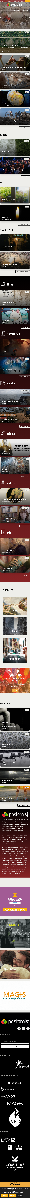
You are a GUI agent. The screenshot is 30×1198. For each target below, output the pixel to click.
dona (15, 690)
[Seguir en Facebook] (28, 1028)
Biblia (22, 1)
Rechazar (12, 1195)
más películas (24, 376)
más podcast (24, 526)
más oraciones (24, 224)
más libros (25, 327)
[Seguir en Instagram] (19, 1028)
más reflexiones (23, 805)
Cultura (9, 1)
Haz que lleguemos (15, 672)
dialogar (25, 10)
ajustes (21, 1192)
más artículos (24, 127)
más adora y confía (22, 271)
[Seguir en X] (23, 1028)
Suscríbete (15, 1046)
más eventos (24, 426)
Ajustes (20, 1195)
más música (24, 476)
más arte (25, 575)
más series (25, 176)
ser (14, 10)
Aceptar (5, 1195)
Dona (27, 1)
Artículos (2, 1)
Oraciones (17, 1)
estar (19, 10)
